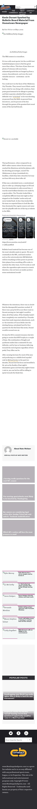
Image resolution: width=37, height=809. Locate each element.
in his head (16, 96)
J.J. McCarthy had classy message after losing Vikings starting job (25, 586)
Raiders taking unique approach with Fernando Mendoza (26, 608)
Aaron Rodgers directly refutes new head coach (25, 596)
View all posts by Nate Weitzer (16, 455)
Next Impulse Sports (14, 740)
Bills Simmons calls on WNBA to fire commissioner (25, 631)
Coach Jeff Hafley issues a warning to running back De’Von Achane (26, 620)
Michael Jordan (13, 360)
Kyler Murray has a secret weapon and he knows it (25, 574)
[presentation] (10, 576)
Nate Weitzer (8, 29)
